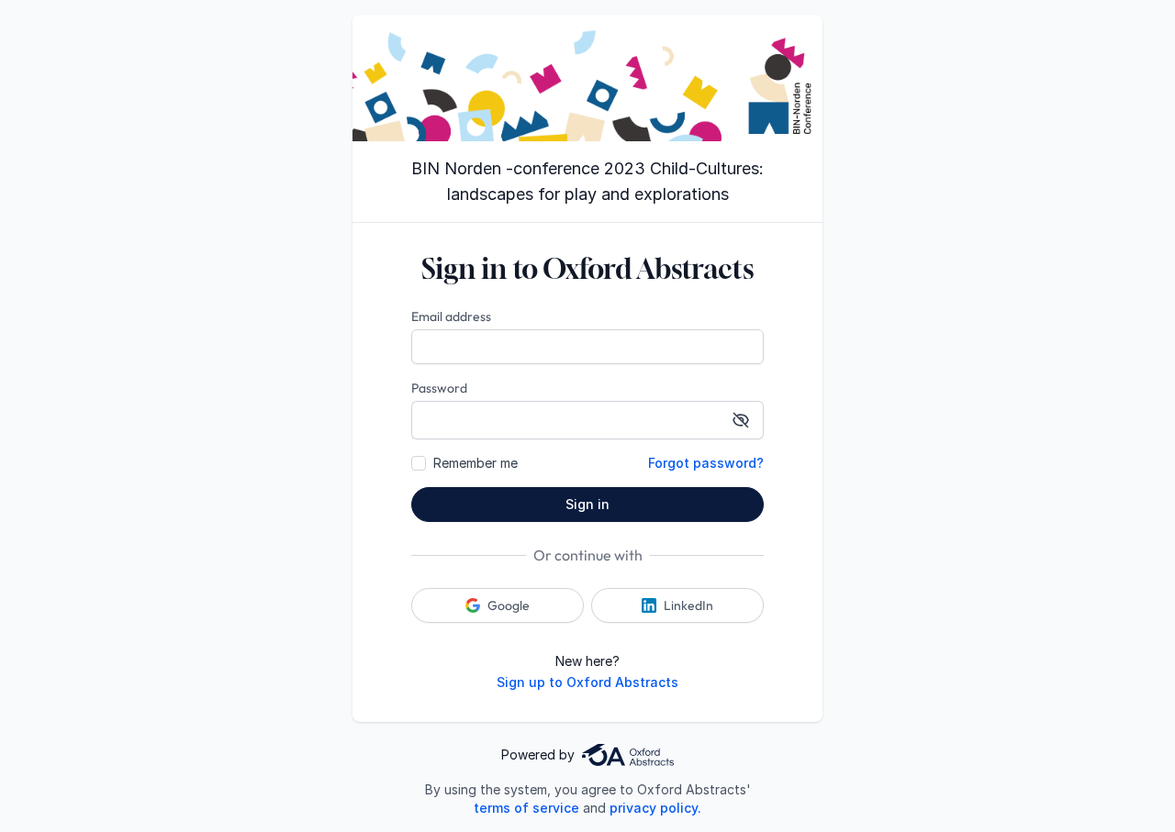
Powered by (538, 754)
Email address (451, 316)
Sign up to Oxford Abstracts (587, 682)
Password (439, 388)
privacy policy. (655, 807)
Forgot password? (706, 463)
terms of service (526, 807)
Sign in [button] (587, 504)
